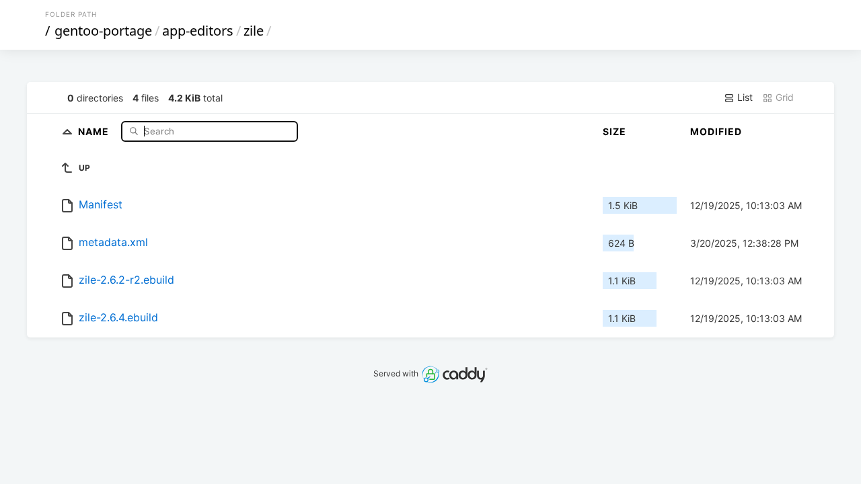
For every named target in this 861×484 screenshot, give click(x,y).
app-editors (197, 31)
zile (254, 31)
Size (614, 131)
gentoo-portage (103, 31)
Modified (716, 131)
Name (95, 130)
